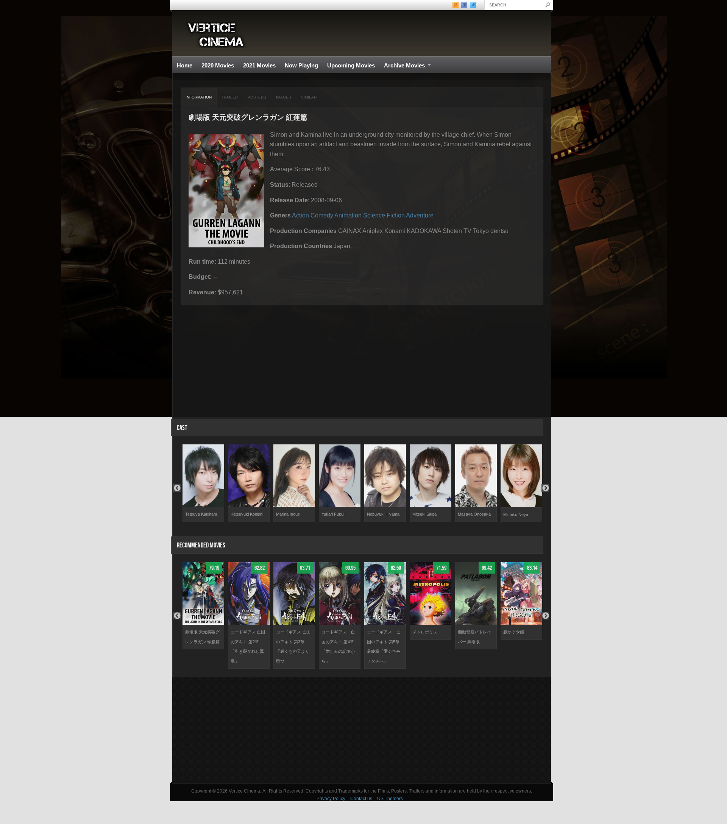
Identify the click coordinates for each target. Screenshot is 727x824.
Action (300, 215)
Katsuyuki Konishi (247, 514)
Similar (309, 97)
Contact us (361, 798)
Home (184, 65)
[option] (203, 483)
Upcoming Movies (351, 65)
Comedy (321, 215)
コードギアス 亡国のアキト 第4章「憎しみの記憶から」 (338, 646)
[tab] (199, 97)
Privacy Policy (331, 798)
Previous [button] (177, 488)
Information (199, 97)
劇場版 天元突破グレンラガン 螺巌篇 (202, 637)
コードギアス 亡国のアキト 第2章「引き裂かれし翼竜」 (248, 646)
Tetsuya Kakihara (201, 514)
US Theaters (390, 798)
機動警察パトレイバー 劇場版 (474, 637)
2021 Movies (259, 65)
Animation (348, 215)
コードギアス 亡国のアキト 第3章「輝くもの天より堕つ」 (293, 646)
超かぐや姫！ (515, 632)
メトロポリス (424, 632)
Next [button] (545, 488)
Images (283, 97)
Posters (257, 97)
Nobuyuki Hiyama (383, 514)
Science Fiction (384, 215)
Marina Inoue (288, 514)
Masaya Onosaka (474, 514)
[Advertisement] (361, 730)
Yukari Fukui (332, 514)
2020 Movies (217, 65)
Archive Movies (402, 65)
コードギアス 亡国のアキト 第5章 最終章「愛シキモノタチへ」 (383, 646)
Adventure (420, 215)
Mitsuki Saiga (424, 514)
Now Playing (301, 65)
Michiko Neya (515, 514)
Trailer (230, 97)
